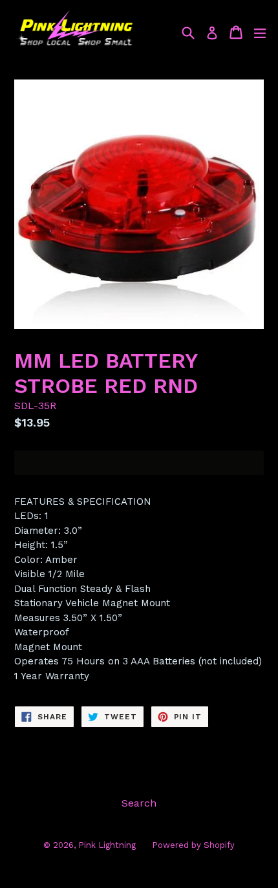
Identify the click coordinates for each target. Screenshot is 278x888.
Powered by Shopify (193, 845)
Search (139, 803)
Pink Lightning (107, 845)
